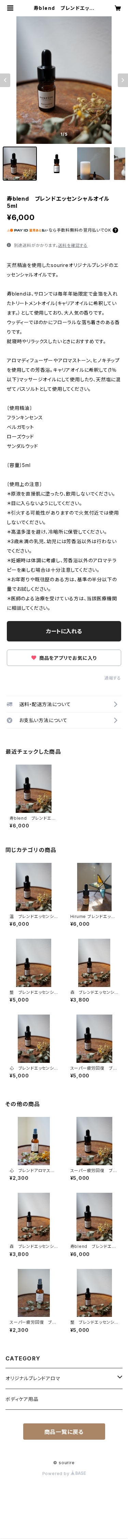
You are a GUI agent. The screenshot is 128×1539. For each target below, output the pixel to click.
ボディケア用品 (22, 1399)
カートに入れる (64, 631)
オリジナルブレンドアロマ (32, 1378)
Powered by (56, 1473)
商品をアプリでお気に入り (67, 658)
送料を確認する (73, 245)
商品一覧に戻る (64, 1431)
